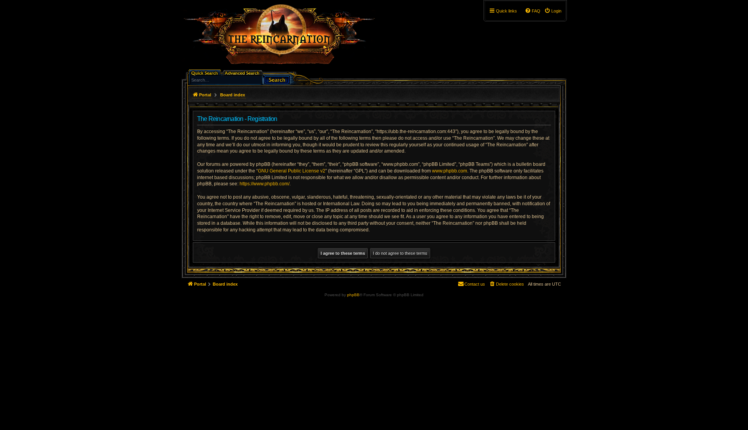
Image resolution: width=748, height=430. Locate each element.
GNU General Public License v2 (291, 171)
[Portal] (283, 37)
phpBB (353, 295)
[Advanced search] (243, 72)
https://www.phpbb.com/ (264, 184)
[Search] (277, 79)
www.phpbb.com (449, 171)
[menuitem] (552, 11)
